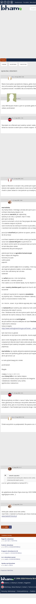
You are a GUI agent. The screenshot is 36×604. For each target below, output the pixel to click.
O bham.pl (14, 583)
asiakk (6, 559)
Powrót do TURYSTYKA (7, 570)
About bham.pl (16, 587)
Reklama (6, 583)
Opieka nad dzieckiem (8, 563)
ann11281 (7, 541)
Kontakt (20, 583)
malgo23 (7, 553)
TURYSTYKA (23, 64)
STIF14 (6, 547)
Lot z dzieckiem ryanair (8, 557)
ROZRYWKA (13, 64)
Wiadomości (18, 2)
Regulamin (27, 583)
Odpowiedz (4, 526)
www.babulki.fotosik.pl (9, 516)
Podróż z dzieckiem (7, 545)
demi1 (6, 565)
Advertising (7, 587)
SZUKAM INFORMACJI (14, 547)
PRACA (11, 565)
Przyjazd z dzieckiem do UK (9, 551)
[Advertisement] (18, 35)
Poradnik (26, 2)
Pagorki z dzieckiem (7, 539)
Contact (24, 587)
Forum (3, 60)
